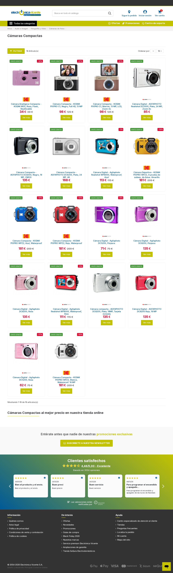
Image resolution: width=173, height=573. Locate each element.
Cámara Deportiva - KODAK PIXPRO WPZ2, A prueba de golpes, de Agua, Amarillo (146, 174)
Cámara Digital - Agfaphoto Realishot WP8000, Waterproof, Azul (106, 174)
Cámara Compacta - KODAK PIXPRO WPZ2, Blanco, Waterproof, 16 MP (66, 380)
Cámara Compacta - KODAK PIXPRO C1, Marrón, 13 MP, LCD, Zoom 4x (106, 106)
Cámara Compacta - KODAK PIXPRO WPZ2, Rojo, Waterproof (66, 241)
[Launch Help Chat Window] (166, 566)
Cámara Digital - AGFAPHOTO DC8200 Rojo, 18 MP (146, 310)
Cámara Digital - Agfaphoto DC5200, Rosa (26, 378)
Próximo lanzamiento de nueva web (86, 2)
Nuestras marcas (71, 539)
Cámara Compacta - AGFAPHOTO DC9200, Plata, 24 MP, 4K (66, 174)
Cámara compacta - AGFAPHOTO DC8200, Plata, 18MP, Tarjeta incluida (106, 311)
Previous (9, 486)
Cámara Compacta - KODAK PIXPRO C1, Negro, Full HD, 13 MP (66, 105)
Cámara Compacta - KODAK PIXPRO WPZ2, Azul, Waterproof (26, 241)
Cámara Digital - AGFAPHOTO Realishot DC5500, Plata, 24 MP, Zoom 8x (147, 106)
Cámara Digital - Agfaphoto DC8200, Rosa (26, 310)
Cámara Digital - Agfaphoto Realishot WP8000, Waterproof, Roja (66, 311)
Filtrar (17, 51)
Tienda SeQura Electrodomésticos (79, 551)
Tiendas (121, 524)
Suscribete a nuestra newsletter (88, 443)
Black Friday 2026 (71, 536)
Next (163, 486)
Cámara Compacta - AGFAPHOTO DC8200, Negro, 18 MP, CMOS (26, 174)
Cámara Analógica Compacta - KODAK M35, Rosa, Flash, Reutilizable (26, 106)
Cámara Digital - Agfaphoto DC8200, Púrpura (146, 241)
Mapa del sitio (123, 539)
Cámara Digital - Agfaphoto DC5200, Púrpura (106, 241)
